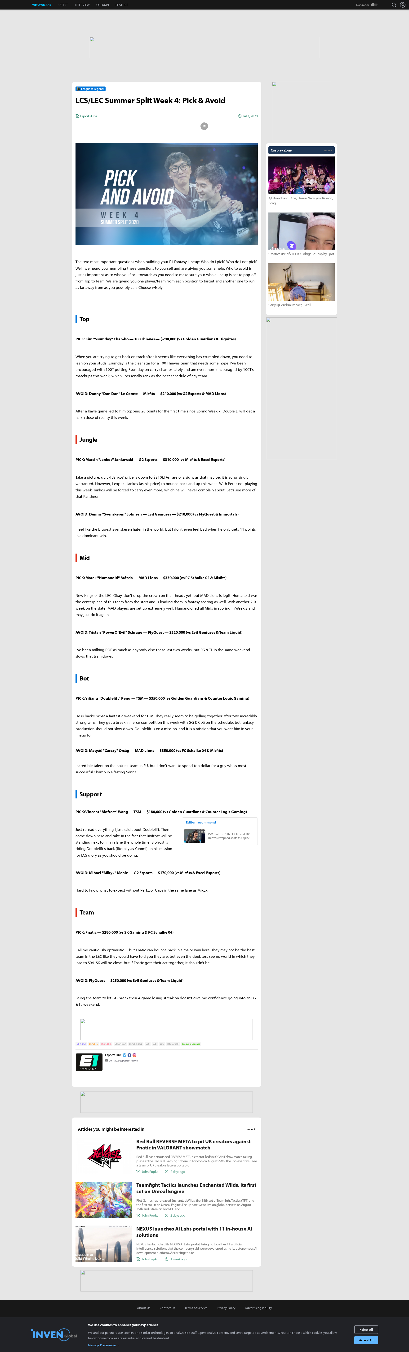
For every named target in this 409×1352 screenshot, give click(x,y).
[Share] (148, 126)
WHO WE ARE (41, 5)
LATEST (63, 5)
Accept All (366, 1340)
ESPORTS (93, 1043)
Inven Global (16, 4)
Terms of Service (196, 1308)
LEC (154, 1043)
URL (204, 126)
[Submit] (166, 126)
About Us (143, 1308)
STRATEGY (81, 1043)
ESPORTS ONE (135, 1043)
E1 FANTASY (120, 1043)
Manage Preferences (102, 1345)
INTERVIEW (82, 5)
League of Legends (191, 1043)
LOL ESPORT (173, 1043)
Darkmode (363, 5)
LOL (162, 1043)
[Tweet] (129, 126)
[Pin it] (185, 126)
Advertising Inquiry (258, 1308)
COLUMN (102, 5)
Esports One (113, 1055)
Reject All (366, 1329)
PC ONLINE (106, 1043)
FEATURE (122, 5)
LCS (147, 1043)
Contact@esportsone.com (123, 1060)
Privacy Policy (226, 1308)
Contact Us (167, 1308)
